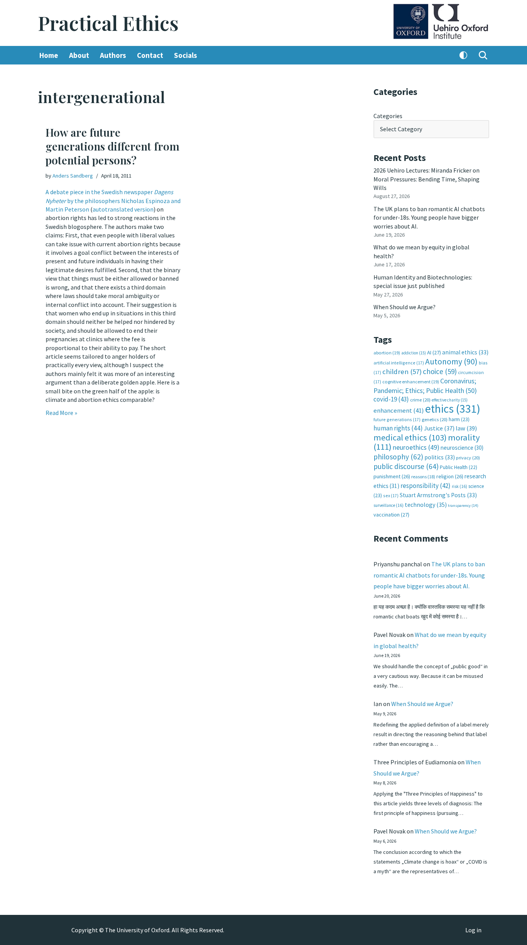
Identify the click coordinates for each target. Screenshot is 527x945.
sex (391, 495)
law (466, 428)
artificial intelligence (398, 363)
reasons (423, 476)
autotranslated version (123, 209)
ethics (452, 408)
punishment (391, 476)
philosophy (398, 456)
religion (449, 476)
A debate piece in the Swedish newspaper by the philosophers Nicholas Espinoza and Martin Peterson (113, 200)
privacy (468, 458)
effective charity (450, 400)
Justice (439, 428)
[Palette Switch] (463, 55)
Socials (185, 55)
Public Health (458, 467)
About (79, 55)
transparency (463, 505)
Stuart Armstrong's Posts (438, 495)
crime (420, 400)
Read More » (61, 413)
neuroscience (462, 447)
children (402, 371)
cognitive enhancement (410, 381)
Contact (150, 55)
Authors (113, 55)
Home (48, 55)
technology (426, 504)
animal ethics (465, 352)
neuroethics (416, 447)
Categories (387, 116)
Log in (473, 930)
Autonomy (451, 361)
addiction (413, 353)
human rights (398, 428)
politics (439, 457)
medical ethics (410, 437)
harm (459, 419)
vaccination (391, 514)
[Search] (483, 55)
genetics (435, 419)
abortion (386, 353)
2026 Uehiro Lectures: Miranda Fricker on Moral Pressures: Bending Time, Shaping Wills (426, 178)
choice (440, 371)
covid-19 (391, 399)
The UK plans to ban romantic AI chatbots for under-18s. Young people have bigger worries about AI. (429, 217)
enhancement (398, 410)
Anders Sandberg (72, 175)
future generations (397, 419)
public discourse (406, 466)
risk (459, 486)
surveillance (388, 505)
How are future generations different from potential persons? (112, 146)
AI (434, 352)
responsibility (425, 485)
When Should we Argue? (404, 307)
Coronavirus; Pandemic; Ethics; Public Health (425, 385)
